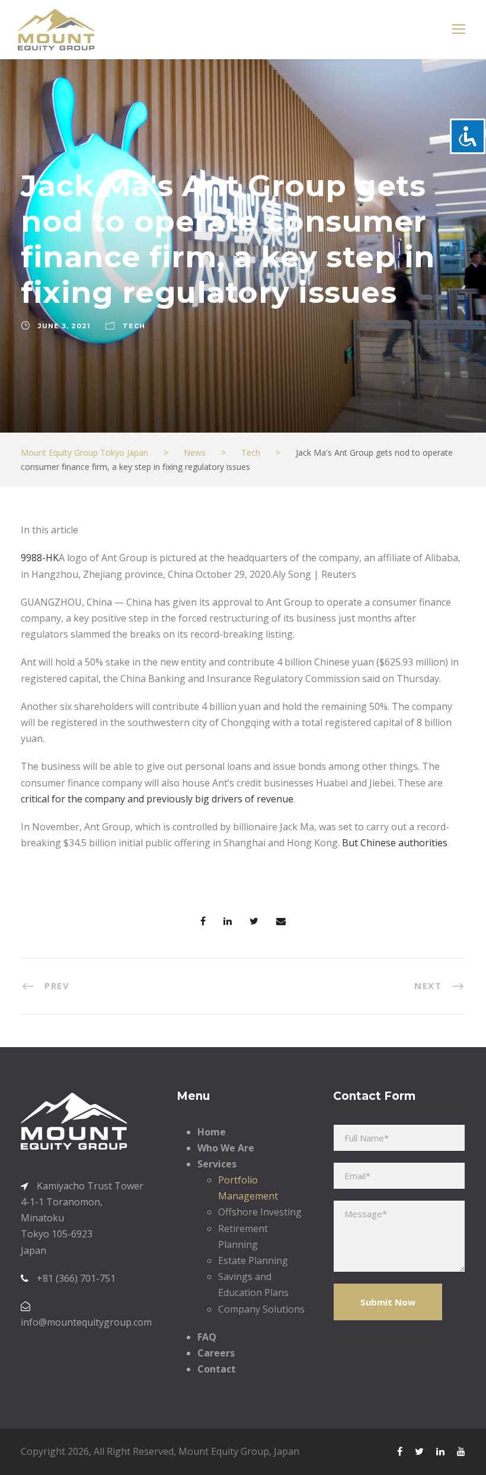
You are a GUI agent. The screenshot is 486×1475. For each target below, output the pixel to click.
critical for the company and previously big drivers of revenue (157, 798)
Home (211, 1131)
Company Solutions (261, 1309)
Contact (216, 1368)
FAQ (206, 1336)
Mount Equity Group (223, 1451)
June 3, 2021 (64, 326)
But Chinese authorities (394, 842)
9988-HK (40, 557)
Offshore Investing (260, 1211)
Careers (216, 1352)
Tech (134, 326)
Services (216, 1163)
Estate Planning (253, 1260)
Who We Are (225, 1147)
